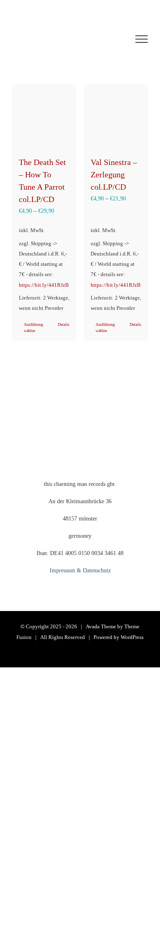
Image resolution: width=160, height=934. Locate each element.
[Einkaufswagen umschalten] (63, 39)
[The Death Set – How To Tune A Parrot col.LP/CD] (44, 116)
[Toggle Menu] (141, 39)
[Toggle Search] (111, 39)
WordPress (132, 637)
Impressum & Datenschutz (80, 570)
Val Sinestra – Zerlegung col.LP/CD (114, 174)
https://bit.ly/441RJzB (44, 285)
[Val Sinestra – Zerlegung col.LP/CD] (116, 116)
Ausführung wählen (33, 327)
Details (63, 324)
